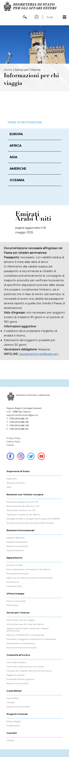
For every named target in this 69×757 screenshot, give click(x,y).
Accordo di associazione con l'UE (22, 502)
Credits (10, 445)
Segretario (12, 479)
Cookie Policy (13, 441)
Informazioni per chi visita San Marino (25, 624)
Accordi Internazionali (17, 546)
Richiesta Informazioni (18, 574)
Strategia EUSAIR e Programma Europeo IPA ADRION (33, 519)
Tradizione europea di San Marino (23, 514)
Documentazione (15, 550)
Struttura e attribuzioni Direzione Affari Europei (30, 523)
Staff (9, 487)
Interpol (10, 702)
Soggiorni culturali (16, 675)
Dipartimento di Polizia (18, 707)
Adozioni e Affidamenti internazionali (25, 635)
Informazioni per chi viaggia (20, 620)
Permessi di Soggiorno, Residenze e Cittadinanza (31, 639)
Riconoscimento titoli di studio (22, 648)
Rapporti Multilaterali (17, 542)
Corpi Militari (13, 698)
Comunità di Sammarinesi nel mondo (25, 667)
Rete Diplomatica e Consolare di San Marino (28, 569)
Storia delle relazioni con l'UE (21, 510)
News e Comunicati (16, 601)
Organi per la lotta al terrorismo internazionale (30, 578)
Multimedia (12, 605)
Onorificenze (13, 582)
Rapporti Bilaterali (16, 538)
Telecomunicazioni (16, 483)
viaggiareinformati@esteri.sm (38, 354)
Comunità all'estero (16, 662)
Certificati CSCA (14, 586)
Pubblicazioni (13, 726)
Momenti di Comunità (17, 683)
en (51, 17)
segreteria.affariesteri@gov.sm (22, 415)
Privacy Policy (14, 438)
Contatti (10, 740)
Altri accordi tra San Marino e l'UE (23, 506)
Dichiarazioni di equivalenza (21, 643)
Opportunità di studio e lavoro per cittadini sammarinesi (28, 629)
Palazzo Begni (14, 721)
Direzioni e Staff (15, 565)
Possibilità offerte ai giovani (20, 679)
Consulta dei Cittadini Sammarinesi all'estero (29, 671)
